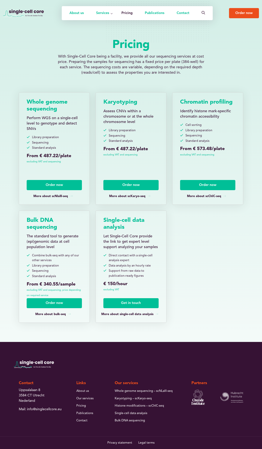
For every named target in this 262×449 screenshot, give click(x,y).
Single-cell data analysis (131, 413)
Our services (85, 398)
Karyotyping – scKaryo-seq (133, 398)
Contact (183, 13)
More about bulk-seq (50, 314)
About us (76, 13)
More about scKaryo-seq (127, 196)
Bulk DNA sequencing (130, 420)
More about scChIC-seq (204, 196)
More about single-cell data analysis (127, 314)
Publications (154, 13)
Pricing (127, 13)
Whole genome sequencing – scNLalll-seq (144, 391)
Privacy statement (119, 442)
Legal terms (146, 442)
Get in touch (131, 303)
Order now (244, 13)
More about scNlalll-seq (50, 196)
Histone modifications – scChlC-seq (139, 405)
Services (102, 13)
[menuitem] (76, 13)
